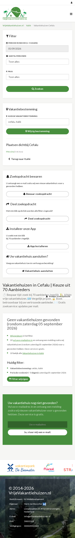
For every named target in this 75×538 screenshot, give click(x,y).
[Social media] (37, 2)
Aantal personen (17, 56)
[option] (21, 467)
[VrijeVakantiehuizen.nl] (16, 13)
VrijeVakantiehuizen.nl (13, 25)
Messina (10, 151)
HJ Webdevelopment (34, 499)
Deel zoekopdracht (38, 218)
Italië (28, 25)
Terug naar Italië (20, 158)
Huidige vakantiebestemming (22, 116)
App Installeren (39, 246)
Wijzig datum (16, 336)
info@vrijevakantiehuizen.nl (37, 516)
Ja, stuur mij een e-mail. (37, 432)
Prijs (10, 71)
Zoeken (38, 88)
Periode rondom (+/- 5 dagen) (23, 43)
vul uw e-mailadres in (23, 340)
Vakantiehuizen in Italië (33, 353)
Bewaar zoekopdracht (39, 193)
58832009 (29, 521)
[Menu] (71, 13)
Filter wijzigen (19, 378)
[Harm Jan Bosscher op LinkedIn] (44, 504)
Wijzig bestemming (38, 131)
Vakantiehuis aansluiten (38, 270)
